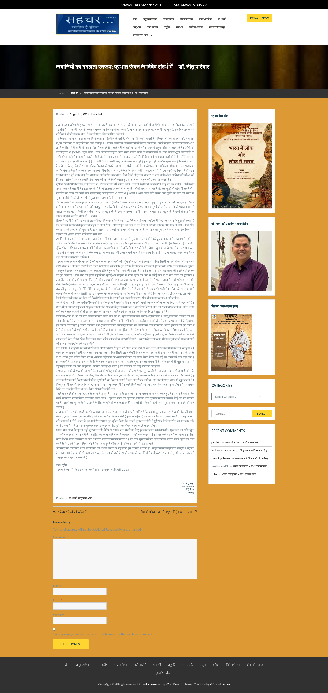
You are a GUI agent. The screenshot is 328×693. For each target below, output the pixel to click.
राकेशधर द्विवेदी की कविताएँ (72, 511)
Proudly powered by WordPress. (160, 684)
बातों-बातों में (205, 19)
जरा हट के (152, 27)
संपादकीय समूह (217, 27)
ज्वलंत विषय (186, 19)
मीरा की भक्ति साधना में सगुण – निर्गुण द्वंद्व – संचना (166, 511)
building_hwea (220, 458)
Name (58, 585)
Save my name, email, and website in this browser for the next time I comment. (103, 634)
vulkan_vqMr (220, 450)
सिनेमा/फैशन (196, 27)
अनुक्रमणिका (150, 19)
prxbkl (215, 442)
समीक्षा (179, 27)
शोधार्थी (222, 19)
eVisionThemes (220, 684)
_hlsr (214, 474)
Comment (60, 537)
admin (99, 114)
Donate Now (259, 18)
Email (57, 600)
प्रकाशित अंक (140, 35)
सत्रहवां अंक (85, 498)
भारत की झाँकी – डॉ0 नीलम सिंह (242, 442)
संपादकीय (168, 19)
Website (58, 615)
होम (135, 19)
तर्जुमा (167, 27)
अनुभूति (137, 27)
